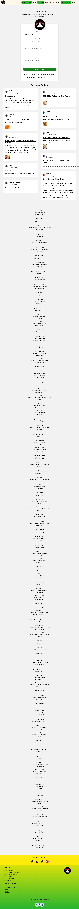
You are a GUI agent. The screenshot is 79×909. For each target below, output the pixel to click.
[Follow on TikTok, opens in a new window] (42, 862)
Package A (10, 96)
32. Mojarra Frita (50, 117)
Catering (41, 2)
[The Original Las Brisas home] (8, 2)
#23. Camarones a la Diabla (17, 120)
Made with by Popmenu (23, 857)
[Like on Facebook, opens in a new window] (31, 862)
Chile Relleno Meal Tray (53, 179)
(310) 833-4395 (8, 876)
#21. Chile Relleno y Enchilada (56, 96)
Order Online (26, 2)
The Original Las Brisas (67, 870)
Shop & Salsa (65, 2)
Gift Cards (56, 2)
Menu (34, 2)
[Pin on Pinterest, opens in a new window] (47, 862)
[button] (48, 2)
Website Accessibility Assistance (39, 899)
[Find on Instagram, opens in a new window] (37, 862)
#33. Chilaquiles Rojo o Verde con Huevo (20, 142)
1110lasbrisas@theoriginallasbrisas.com (12, 879)
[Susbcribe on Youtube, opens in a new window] (11, 893)
